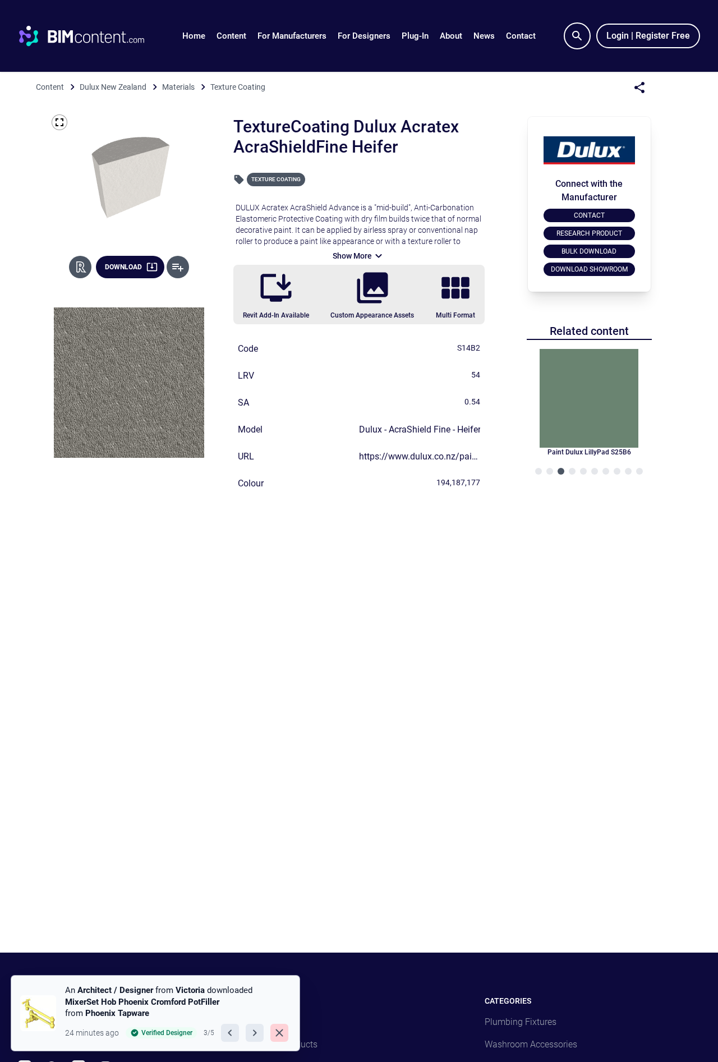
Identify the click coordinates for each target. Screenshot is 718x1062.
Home (193, 36)
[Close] (279, 1033)
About (451, 36)
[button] (231, 36)
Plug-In (415, 36)
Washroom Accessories (531, 1044)
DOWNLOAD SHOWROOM (589, 269)
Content (231, 36)
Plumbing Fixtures (520, 1022)
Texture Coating (276, 179)
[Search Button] (577, 35)
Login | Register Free (648, 35)
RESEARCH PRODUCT (589, 233)
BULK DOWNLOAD (588, 251)
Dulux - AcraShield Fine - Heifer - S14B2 (436, 429)
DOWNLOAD (123, 267)
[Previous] (230, 1033)
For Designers (364, 36)
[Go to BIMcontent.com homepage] (92, 36)
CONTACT (589, 215)
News (484, 36)
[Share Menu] (639, 87)
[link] (155, 1013)
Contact (521, 36)
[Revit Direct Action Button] (80, 267)
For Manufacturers (291, 36)
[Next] (255, 1033)
